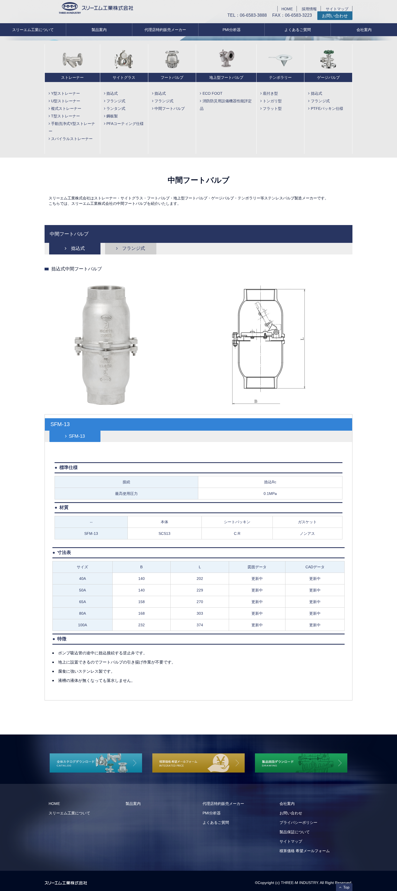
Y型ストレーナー (65, 93)
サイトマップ (337, 8)
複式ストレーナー (66, 108)
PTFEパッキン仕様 (327, 108)
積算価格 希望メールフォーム (305, 851)
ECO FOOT (213, 93)
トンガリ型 (272, 101)
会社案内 (364, 30)
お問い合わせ (335, 15)
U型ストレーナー (65, 101)
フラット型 (272, 108)
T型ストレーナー (65, 116)
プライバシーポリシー (298, 822)
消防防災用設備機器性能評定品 (225, 105)
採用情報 (309, 8)
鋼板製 (112, 116)
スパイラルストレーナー (72, 139)
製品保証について (295, 832)
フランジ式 (115, 101)
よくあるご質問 (297, 30)
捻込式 (112, 93)
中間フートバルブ (169, 108)
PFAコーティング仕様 (125, 123)
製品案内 (99, 30)
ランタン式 (115, 108)
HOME (287, 8)
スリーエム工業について (33, 30)
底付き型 (270, 93)
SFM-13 (77, 436)
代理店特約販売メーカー (165, 30)
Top (346, 887)
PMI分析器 (232, 30)
